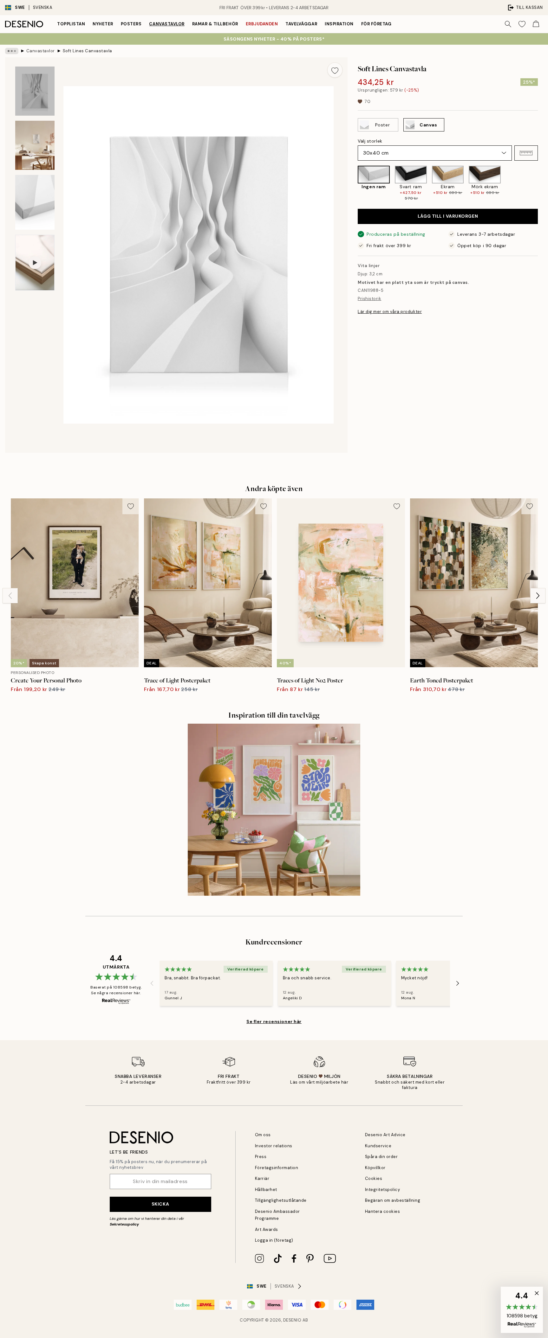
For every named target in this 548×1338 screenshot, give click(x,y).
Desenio (292, 1320)
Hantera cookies (382, 1211)
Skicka (160, 1204)
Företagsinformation (276, 1167)
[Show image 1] (35, 91)
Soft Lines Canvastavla (87, 51)
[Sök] (508, 24)
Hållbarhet (266, 1189)
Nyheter (103, 24)
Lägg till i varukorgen (448, 216)
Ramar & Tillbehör (215, 24)
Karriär (262, 1178)
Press (261, 1156)
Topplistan (71, 24)
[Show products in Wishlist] (522, 24)
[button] (526, 153)
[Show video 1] (35, 263)
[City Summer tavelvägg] (274, 810)
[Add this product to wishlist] (334, 70)
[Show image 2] (35, 145)
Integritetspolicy (382, 1189)
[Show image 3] (35, 202)
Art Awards (266, 1229)
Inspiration (339, 24)
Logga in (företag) (274, 1240)
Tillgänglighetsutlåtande (281, 1200)
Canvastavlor (166, 24)
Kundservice (378, 1146)
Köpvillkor (375, 1167)
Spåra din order (381, 1156)
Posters (131, 24)
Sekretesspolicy (124, 1224)
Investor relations (273, 1146)
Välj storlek (370, 141)
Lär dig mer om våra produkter (390, 311)
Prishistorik (369, 298)
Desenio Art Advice (385, 1134)
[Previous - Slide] (353, 183)
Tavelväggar (301, 24)
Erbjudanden (262, 24)
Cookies (373, 1178)
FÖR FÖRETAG (376, 24)
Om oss (263, 1134)
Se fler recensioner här (274, 1021)
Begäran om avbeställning (392, 1200)
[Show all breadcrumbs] (11, 51)
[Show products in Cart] (536, 24)
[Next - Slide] (543, 183)
